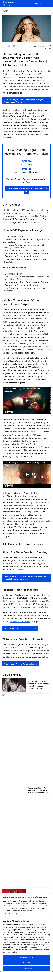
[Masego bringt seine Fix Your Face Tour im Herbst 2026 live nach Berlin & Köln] (14, 790)
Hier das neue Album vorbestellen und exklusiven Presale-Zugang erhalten (25, 577)
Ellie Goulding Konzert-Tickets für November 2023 (27, 188)
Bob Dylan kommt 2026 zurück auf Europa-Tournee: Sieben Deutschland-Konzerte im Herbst (38, 685)
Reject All (26, 963)
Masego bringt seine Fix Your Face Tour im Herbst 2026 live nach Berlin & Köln (38, 790)
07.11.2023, (27, 168)
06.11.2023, (26, 160)
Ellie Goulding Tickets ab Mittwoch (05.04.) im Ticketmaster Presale (23, 100)
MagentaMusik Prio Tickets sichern (18, 629)
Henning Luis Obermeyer (41, 46)
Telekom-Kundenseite (20, 621)
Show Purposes (26, 968)
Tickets (38, 4)
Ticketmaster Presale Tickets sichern (19, 664)
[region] (26, 932)
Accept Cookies (26, 957)
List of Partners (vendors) (13, 913)
